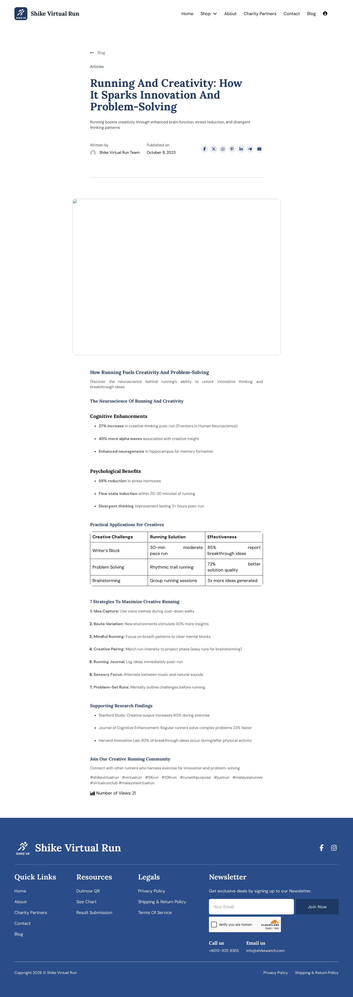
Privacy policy (151, 891)
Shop (206, 14)
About (230, 14)
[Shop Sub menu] (215, 14)
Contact (292, 14)
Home (187, 14)
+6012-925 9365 (224, 950)
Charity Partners (260, 14)
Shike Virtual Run (55, 14)
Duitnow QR (88, 891)
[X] (213, 149)
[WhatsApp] (222, 149)
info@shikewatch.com (265, 950)
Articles (97, 66)
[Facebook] (204, 149)
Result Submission (94, 912)
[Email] (259, 149)
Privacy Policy (275, 972)
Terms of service (155, 912)
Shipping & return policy (162, 902)
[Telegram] (250, 149)
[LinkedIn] (241, 149)
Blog (311, 14)
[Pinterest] (232, 149)
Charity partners (30, 912)
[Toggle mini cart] (337, 13)
